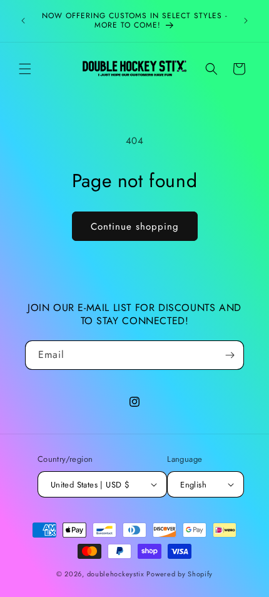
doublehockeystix (116, 574)
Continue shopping (135, 226)
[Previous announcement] (23, 20)
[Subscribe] (229, 355)
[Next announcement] (246, 20)
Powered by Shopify (179, 574)
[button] (25, 69)
